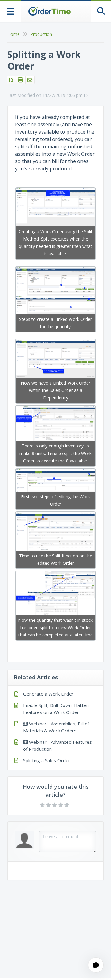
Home (13, 34)
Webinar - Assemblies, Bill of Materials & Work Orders (56, 727)
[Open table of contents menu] (10, 11)
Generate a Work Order (48, 694)
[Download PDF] (11, 80)
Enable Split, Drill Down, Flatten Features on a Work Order (56, 708)
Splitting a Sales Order (46, 760)
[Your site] (49, 11)
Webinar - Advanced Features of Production (57, 745)
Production (41, 34)
